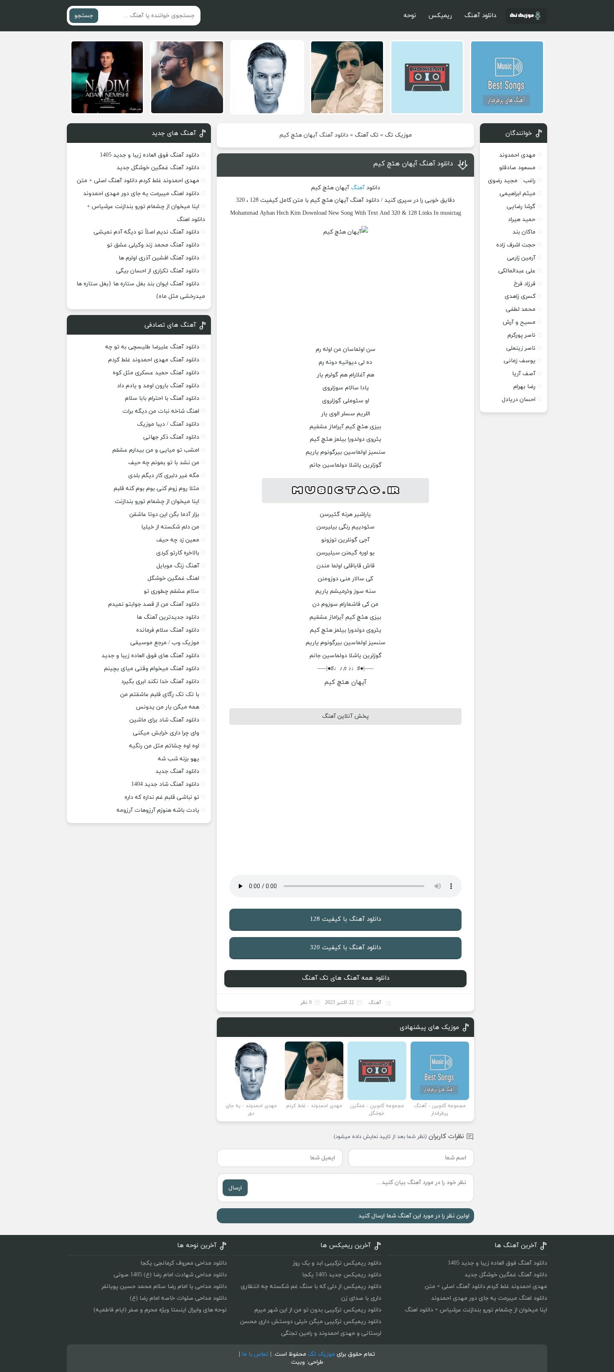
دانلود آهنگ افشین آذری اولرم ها (159, 258)
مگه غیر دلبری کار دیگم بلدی (163, 476)
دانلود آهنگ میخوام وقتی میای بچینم (151, 669)
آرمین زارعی (521, 258)
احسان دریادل (518, 400)
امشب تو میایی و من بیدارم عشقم (155, 450)
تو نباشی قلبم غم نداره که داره (161, 797)
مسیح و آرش (519, 322)
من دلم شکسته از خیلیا (170, 527)
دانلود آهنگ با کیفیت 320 (345, 947)
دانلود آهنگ (480, 15)
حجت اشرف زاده (515, 245)
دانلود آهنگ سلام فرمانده (167, 630)
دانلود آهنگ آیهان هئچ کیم (413, 163)
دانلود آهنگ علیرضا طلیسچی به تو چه (152, 347)
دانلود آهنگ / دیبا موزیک (168, 424)
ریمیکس (440, 15)
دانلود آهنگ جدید (177, 771)
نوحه (409, 15)
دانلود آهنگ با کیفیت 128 (345, 919)
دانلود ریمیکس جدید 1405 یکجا (341, 1275)
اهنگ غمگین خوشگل (173, 578)
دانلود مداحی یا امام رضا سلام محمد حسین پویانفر (164, 1287)
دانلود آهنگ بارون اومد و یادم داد (158, 386)
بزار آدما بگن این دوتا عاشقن (164, 514)
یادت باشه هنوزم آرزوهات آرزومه (158, 810)
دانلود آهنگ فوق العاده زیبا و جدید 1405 (149, 155)
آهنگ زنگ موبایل (177, 566)
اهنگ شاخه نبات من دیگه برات (160, 411)
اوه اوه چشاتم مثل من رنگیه (164, 746)
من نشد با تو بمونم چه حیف (163, 463)
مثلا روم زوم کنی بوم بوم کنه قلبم (156, 489)
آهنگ (358, 188)
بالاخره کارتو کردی (177, 553)
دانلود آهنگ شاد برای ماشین (164, 720)
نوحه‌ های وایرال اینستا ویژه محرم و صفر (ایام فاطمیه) (160, 1310)
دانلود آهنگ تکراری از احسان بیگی (157, 271)
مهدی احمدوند (517, 155)
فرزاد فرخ (524, 284)
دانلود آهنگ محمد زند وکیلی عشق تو (153, 245)
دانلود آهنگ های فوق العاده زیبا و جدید (150, 656)
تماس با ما (255, 1354)
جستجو (83, 16)
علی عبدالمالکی (516, 271)
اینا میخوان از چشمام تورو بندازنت (157, 502)
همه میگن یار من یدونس (167, 707)
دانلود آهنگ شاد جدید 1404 (165, 784)
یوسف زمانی (519, 361)
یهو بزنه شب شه (178, 759)
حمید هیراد (521, 220)
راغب (529, 181)
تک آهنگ (366, 135)
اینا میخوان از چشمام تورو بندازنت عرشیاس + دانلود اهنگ (476, 1310)
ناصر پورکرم (521, 335)
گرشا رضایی (521, 207)
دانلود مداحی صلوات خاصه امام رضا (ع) (178, 1298)
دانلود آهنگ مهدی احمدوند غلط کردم (153, 360)
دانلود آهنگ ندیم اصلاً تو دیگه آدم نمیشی (146, 232)
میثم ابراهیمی (517, 194)
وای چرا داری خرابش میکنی (166, 733)
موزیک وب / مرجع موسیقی (164, 643)
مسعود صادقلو (517, 168)
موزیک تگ (398, 135)
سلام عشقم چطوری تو (171, 591)
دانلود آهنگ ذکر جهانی (171, 437)
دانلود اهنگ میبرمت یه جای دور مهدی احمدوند (141, 194)
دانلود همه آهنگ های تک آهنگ (345, 978)
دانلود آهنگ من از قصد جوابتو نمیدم (153, 604)
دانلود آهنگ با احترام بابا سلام (162, 398)
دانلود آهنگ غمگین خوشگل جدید (158, 168)
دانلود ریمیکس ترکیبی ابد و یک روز (337, 1263)
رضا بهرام (524, 387)
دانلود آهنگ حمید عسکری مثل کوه (156, 373)
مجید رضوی (503, 181)
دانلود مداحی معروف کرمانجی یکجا (183, 1263)
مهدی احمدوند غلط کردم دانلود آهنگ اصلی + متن (138, 181)
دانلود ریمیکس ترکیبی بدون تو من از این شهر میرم (317, 1310)
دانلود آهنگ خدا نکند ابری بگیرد (160, 682)
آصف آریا (523, 374)
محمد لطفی (520, 309)
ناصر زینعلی (520, 348)
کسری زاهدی (520, 296)
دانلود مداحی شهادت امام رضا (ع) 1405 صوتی (170, 1275)
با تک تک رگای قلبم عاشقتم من (159, 695)
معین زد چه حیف (177, 540)
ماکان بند (524, 232)
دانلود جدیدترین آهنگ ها (168, 617)
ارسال (235, 1188)
